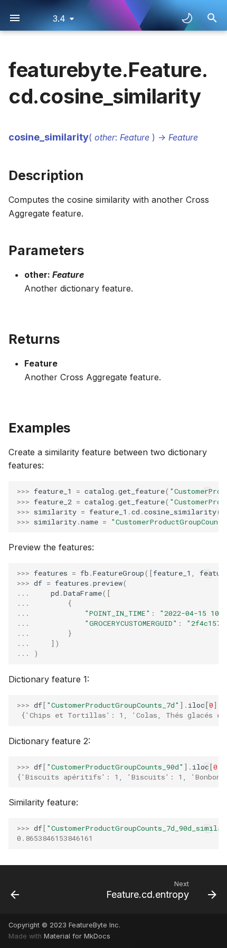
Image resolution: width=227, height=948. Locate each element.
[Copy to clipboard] (208, 491)
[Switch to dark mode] (186, 18)
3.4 (59, 18)
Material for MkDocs (77, 936)
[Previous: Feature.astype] (15, 889)
